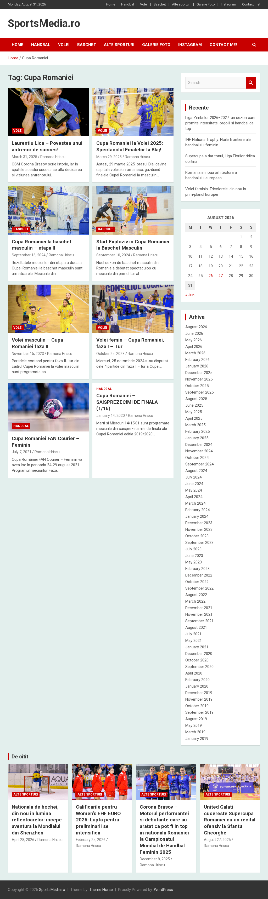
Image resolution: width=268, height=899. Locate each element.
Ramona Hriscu (52, 157)
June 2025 (194, 405)
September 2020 (199, 666)
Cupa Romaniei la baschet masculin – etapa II (41, 245)
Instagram (228, 4)
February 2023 (197, 568)
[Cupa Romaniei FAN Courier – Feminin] (48, 407)
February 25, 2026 (90, 840)
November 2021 (199, 614)
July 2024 (193, 477)
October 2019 (197, 706)
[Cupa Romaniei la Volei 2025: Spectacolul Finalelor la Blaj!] (133, 112)
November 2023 (199, 529)
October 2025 (197, 385)
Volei (144, 4)
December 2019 (198, 692)
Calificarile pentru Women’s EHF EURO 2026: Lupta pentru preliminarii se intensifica (98, 820)
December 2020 (198, 653)
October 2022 (197, 581)
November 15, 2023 (28, 353)
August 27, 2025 (217, 840)
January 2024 (196, 516)
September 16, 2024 (29, 255)
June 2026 (194, 333)
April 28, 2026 (23, 840)
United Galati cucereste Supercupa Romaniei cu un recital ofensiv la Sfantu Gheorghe (229, 820)
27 (221, 275)
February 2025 (197, 431)
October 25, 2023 (110, 353)
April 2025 (193, 418)
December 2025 (198, 372)
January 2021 (196, 647)
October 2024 (197, 457)
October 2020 (197, 660)
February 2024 (197, 510)
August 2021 (196, 627)
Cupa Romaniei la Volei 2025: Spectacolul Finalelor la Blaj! (129, 146)
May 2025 (193, 412)
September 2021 (199, 621)
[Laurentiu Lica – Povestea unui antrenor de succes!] (48, 112)
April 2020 (193, 673)
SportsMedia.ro (44, 23)
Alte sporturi (181, 4)
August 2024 (196, 470)
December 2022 (198, 575)
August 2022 (196, 594)
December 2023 (198, 523)
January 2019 (196, 738)
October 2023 (197, 536)
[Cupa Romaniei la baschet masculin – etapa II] (48, 210)
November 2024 (199, 451)
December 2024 (198, 444)
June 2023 (194, 555)
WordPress (163, 889)
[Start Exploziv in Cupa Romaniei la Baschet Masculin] (133, 210)
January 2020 (196, 686)
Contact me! (251, 4)
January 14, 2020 (110, 415)
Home (110, 4)
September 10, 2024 (113, 255)
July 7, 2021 (21, 452)
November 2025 (199, 379)
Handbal (127, 4)
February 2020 (197, 679)
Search (251, 83)
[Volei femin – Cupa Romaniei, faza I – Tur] (133, 308)
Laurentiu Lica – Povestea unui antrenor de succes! (47, 146)
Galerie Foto (206, 4)
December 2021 (198, 608)
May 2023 (193, 562)
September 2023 (199, 542)
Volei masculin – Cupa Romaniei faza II (37, 343)
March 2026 (195, 353)
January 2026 (196, 366)
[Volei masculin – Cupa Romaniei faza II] (48, 308)
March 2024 (195, 503)
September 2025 (199, 392)
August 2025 (196, 398)
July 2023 (193, 549)
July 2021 (193, 634)
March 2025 (195, 425)
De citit (20, 756)
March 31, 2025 (24, 157)
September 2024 (199, 464)
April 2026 (193, 346)
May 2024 (193, 490)
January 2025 (196, 438)
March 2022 (195, 601)
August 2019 (196, 719)
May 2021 (193, 640)
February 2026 (197, 359)
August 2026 (196, 327)
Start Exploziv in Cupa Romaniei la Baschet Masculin (132, 245)
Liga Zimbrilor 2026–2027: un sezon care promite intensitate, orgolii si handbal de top (220, 123)
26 (211, 275)
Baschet (160, 4)
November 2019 (199, 699)
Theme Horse (101, 889)
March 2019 (195, 732)
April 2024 (193, 496)
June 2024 (194, 483)
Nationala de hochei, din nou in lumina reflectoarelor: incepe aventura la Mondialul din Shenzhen (37, 820)
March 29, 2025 (109, 157)
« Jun (189, 295)
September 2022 (199, 588)
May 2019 (193, 725)
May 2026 (193, 340)
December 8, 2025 (155, 859)
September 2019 (199, 712)
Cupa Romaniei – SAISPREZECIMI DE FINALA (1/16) (127, 402)
